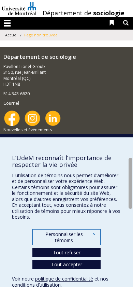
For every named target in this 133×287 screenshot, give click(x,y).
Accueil (11, 34)
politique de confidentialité (64, 278)
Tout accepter (66, 264)
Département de (83, 13)
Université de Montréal (19, 8)
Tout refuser (66, 252)
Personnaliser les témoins (70, 237)
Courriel (11, 103)
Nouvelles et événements (27, 130)
